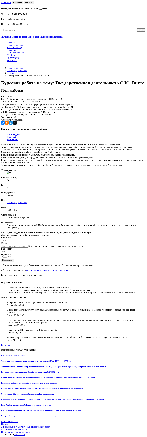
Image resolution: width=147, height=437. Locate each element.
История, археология (17, 70)
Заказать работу (14, 47)
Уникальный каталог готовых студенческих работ (25, 426)
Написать (5, 424)
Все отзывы (7, 345)
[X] (15, 123)
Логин (4, 243)
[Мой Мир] (11, 123)
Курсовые (12, 73)
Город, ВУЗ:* (7, 254)
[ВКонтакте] (3, 123)
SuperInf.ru (19, 434)
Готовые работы (15, 45)
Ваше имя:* (6, 249)
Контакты (12, 60)
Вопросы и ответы (16, 52)
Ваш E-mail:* (7, 237)
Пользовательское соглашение (16, 432)
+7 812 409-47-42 (9, 421)
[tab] (13, 134)
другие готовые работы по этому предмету (47, 270)
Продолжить (7, 260)
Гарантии (11, 50)
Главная (11, 42)
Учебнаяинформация (13, 56)
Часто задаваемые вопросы (14, 429)
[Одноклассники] (7, 123)
